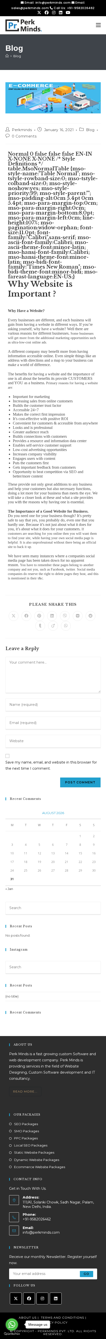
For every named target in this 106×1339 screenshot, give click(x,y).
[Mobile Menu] (98, 25)
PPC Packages (26, 1138)
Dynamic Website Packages (36, 1160)
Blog (17, 56)
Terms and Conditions (62, 1317)
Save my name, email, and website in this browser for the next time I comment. (51, 765)
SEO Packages (26, 1124)
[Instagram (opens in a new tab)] (54, 13)
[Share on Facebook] (26, 616)
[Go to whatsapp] (12, 1324)
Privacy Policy (53, 1322)
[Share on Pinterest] (39, 616)
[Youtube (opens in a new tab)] (67, 13)
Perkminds (22, 130)
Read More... (25, 1091)
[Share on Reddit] (90, 616)
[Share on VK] (78, 616)
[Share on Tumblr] (40, 626)
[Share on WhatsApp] (66, 626)
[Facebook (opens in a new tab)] (47, 13)
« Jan (9, 889)
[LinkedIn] (56, 1298)
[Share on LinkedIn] (52, 616)
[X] (16, 1298)
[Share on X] (13, 616)
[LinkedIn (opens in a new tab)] (61, 13)
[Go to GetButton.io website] (12, 1334)
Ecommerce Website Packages (39, 1167)
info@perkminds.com (41, 1232)
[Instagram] (42, 1298)
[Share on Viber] (65, 616)
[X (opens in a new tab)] (39, 13)
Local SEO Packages (30, 1145)
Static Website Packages (34, 1152)
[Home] (7, 56)
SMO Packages (26, 1131)
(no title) (11, 996)
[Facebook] (29, 1298)
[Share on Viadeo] (53, 626)
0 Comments (24, 136)
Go (86, 1274)
